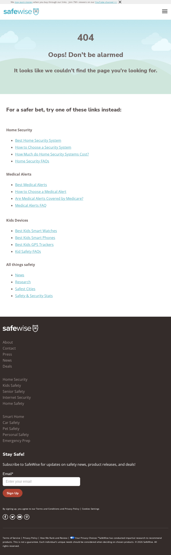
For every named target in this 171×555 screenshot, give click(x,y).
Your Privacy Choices (86, 537)
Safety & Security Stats (34, 295)
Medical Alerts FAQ (30, 205)
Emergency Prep (16, 440)
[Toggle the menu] (164, 11)
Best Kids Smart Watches (36, 230)
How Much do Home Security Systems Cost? (52, 154)
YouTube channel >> (106, 2)
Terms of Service (11, 537)
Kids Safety (12, 385)
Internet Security (17, 397)
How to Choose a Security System (43, 147)
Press (7, 354)
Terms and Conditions (47, 508)
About (8, 342)
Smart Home (13, 416)
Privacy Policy (72, 508)
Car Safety (11, 422)
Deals (7, 366)
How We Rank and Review (53, 537)
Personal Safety (16, 434)
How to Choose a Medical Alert (40, 191)
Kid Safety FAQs (28, 251)
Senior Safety (14, 391)
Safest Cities (25, 288)
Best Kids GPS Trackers (34, 244)
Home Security (15, 379)
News (19, 275)
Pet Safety (11, 428)
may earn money (24, 2)
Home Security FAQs (32, 161)
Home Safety (13, 403)
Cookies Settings (90, 508)
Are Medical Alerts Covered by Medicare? (49, 198)
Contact (9, 348)
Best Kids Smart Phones (35, 237)
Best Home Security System (38, 140)
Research (23, 282)
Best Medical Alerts (31, 184)
